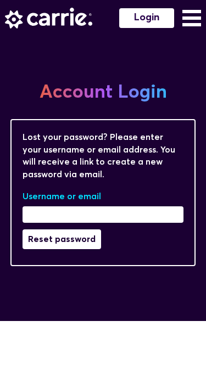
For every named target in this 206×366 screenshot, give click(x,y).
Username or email (62, 196)
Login (146, 17)
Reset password (62, 239)
